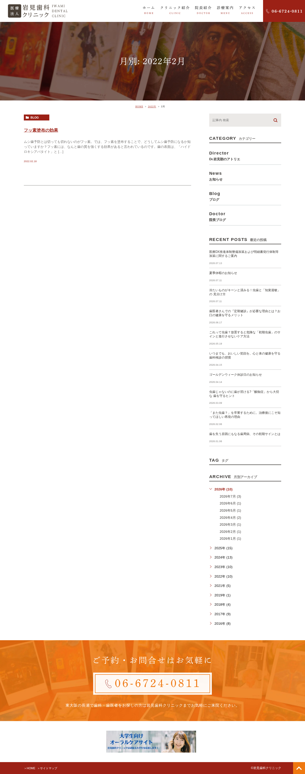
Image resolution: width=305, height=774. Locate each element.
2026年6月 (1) (230, 503)
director (224, 156)
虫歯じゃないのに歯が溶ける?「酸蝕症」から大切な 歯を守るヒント (244, 394)
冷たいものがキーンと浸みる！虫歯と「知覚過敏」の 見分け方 (244, 292)
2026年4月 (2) (230, 517)
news (216, 176)
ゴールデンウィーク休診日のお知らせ (235, 374)
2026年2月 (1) (230, 532)
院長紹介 (203, 10)
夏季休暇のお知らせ (223, 273)
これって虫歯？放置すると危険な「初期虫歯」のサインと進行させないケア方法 (244, 334)
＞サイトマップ (47, 768)
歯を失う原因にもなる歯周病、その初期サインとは (244, 434)
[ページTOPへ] (299, 768)
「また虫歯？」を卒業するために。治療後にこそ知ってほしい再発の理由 (244, 415)
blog (34, 117)
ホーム (148, 10)
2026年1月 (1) (230, 538)
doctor (217, 216)
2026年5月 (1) (230, 510)
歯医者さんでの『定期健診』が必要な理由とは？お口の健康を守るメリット (244, 313)
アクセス (247, 10)
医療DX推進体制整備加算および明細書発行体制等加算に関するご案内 (244, 254)
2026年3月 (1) (230, 524)
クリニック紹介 (175, 10)
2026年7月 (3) (230, 496)
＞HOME (29, 768)
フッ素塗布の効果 (41, 130)
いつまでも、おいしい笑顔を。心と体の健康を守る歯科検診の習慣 (244, 355)
